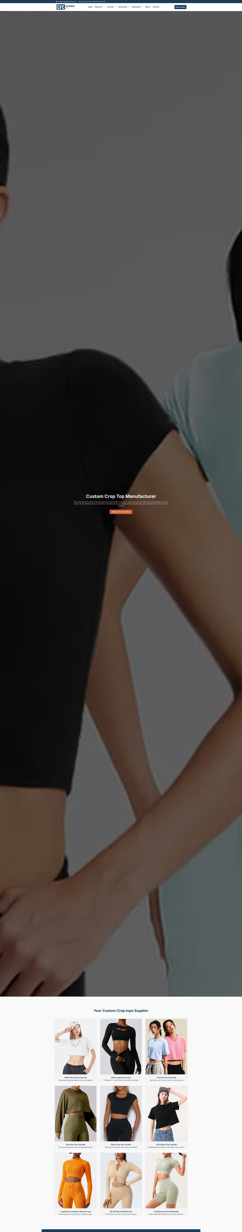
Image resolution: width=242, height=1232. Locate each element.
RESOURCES (136, 7)
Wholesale (122, 7)
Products (99, 7)
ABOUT (147, 7)
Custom (110, 7)
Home (90, 7)
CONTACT (156, 7)
